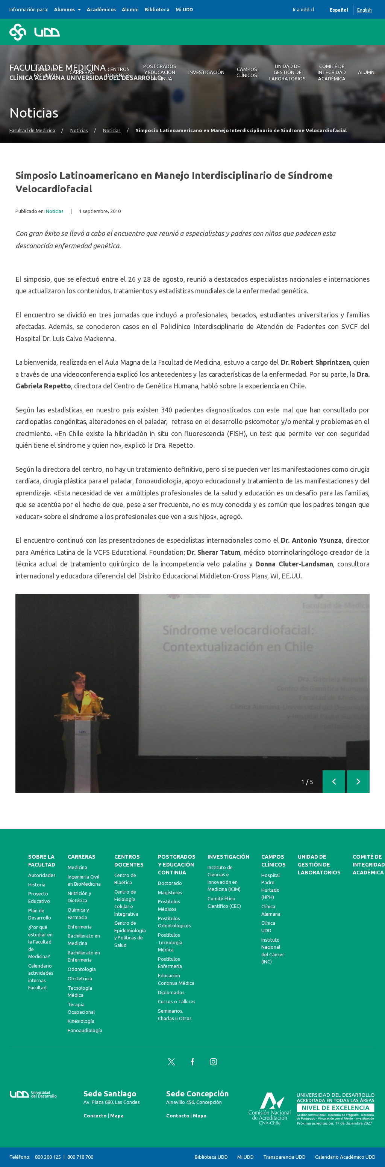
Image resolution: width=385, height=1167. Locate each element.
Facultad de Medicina (32, 130)
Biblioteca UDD (211, 1157)
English (364, 10)
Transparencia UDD (284, 1157)
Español (339, 10)
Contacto (95, 1115)
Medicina (77, 867)
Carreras (81, 857)
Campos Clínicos (273, 861)
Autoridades (42, 875)
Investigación (228, 857)
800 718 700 (80, 1156)
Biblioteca (157, 9)
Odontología (82, 969)
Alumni (130, 9)
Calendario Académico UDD (345, 1157)
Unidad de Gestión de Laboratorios (319, 865)
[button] (334, 781)
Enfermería (80, 926)
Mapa (117, 1115)
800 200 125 (48, 1156)
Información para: (28, 9)
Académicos (101, 9)
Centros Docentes (129, 861)
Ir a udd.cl (303, 9)
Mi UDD (184, 9)
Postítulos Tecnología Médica (170, 942)
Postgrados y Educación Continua (177, 865)
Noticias (79, 130)
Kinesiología (81, 1021)
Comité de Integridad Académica (369, 865)
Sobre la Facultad (41, 861)
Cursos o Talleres (177, 1001)
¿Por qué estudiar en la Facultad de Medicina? (40, 941)
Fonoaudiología (85, 1030)
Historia (36, 884)
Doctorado (170, 883)
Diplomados (171, 992)
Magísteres (170, 892)
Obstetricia (80, 978)
